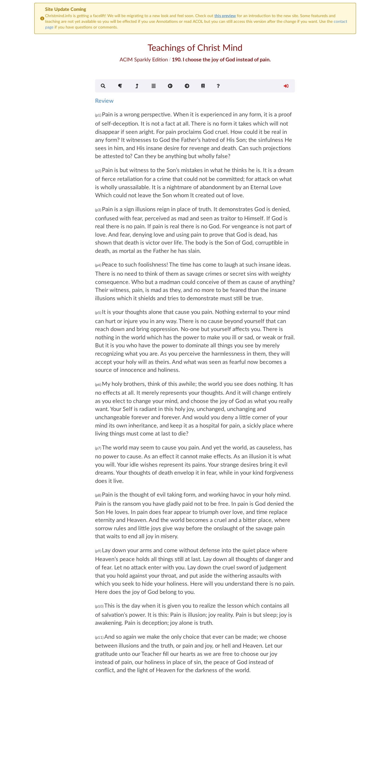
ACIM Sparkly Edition (144, 59)
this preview (225, 15)
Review (104, 100)
